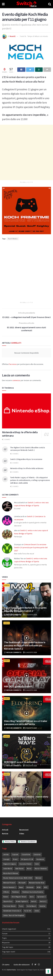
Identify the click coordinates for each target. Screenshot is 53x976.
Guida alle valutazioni (22, 964)
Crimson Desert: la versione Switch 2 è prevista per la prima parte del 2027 (31, 547)
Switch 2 (43, 901)
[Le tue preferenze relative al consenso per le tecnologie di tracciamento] (48, 971)
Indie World (7, 869)
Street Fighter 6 (22, 901)
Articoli (5, 830)
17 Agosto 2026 (31, 804)
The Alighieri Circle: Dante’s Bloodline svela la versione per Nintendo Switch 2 (27, 448)
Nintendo (30, 887)
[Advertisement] (26, 152)
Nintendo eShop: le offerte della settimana (26, 468)
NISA (38, 887)
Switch (33, 901)
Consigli (6, 859)
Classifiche (26, 854)
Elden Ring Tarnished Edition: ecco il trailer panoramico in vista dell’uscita (25, 722)
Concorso (37, 854)
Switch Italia (11, 970)
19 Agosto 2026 (31, 728)
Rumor (5, 897)
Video (6, 585)
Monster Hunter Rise (36, 883)
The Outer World (9, 906)
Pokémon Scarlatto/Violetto (32, 892)
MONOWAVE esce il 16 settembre (20, 762)
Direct (15, 859)
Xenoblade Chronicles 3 (12, 911)
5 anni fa (23, 36)
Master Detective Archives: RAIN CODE (17, 878)
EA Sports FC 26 (27, 859)
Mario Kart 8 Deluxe (10, 873)
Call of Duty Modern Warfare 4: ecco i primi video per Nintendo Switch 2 (25, 609)
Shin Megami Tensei (19, 897)
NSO (45, 887)
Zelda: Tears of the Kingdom (13, 915)
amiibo (6, 854)
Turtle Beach (31, 906)
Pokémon (15, 892)
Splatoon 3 (41, 897)
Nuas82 (12, 36)
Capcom (15, 854)
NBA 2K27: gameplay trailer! (18, 686)
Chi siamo (6, 964)
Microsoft (22, 883)
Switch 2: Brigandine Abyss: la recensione (26, 459)
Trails (21, 906)
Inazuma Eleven (25, 864)
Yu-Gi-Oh (27, 911)
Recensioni (24, 830)
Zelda (37, 911)
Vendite (42, 906)
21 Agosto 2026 (31, 615)
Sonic (32, 897)
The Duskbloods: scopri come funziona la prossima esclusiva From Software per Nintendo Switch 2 (24, 645)
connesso (16, 380)
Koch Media (13, 239)
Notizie (5, 833)
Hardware (40, 859)
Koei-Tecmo (19, 869)
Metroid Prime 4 (9, 883)
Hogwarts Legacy (9, 864)
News (21, 887)
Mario (29, 869)
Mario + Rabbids (41, 869)
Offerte (6, 892)
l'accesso (13, 364)
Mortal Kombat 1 (9, 887)
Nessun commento (13, 615)
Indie (37, 864)
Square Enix (7, 901)
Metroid (38, 878)
